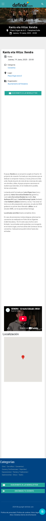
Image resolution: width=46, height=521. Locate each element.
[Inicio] (23, 4)
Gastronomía (6, 475)
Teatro (21, 475)
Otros (15, 475)
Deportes (23, 469)
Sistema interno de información (25, 515)
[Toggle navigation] (3, 4)
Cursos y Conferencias (10, 469)
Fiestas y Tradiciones (20, 472)
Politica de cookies (23, 512)
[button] (23, 357)
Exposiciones (6, 472)
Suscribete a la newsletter (23, 93)
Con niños (10, 466)
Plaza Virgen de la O (18, 30)
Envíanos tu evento (18, 491)
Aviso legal (35, 512)
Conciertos (11, 68)
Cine (3, 466)
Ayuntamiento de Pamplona (18, 84)
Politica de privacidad (8, 512)
